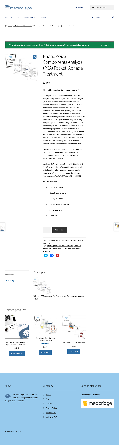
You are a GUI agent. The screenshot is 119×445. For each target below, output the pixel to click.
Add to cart (59, 230)
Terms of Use (51, 412)
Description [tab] (9, 274)
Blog (48, 399)
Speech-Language (73, 248)
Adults (49, 246)
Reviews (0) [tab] (9, 281)
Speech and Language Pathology (55, 248)
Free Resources (29, 17)
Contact (49, 403)
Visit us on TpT (51, 417)
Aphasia (55, 246)
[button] (34, 57)
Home (10, 26)
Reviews (43, 17)
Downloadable (64, 246)
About (48, 394)
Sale (17, 17)
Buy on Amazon (16, 353)
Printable (77, 246)
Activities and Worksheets (22, 26)
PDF (71, 246)
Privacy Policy (51, 408)
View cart (105, 45)
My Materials (80, 7)
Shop (7, 17)
